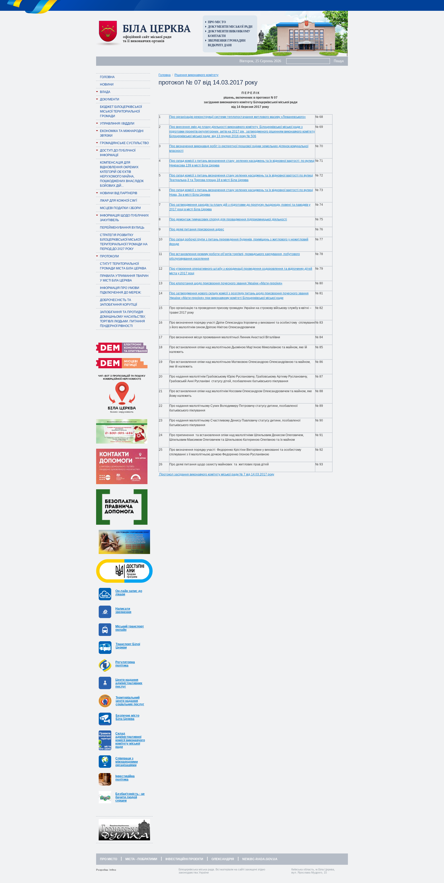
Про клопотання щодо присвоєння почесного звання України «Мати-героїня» (225, 283)
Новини (107, 84)
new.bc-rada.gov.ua (260, 859)
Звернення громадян (226, 40)
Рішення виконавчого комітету (196, 75)
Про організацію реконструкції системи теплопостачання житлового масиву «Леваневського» (237, 117)
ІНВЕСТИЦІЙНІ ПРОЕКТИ (184, 859)
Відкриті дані (220, 45)
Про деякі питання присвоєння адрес (196, 229)
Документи (109, 99)
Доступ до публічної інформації (117, 153)
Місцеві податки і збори (120, 208)
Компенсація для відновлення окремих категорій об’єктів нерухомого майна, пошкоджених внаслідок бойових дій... (122, 174)
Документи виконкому (229, 31)
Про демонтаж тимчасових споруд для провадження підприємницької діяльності (228, 219)
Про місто (217, 22)
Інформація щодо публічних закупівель (124, 218)
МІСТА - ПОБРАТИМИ (141, 859)
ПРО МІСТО (108, 859)
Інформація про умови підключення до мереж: (120, 290)
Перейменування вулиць (122, 227)
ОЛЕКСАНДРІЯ (222, 859)
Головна (107, 77)
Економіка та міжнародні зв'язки (121, 133)
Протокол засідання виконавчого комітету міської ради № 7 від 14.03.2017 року (216, 474)
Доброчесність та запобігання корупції (118, 302)
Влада (105, 92)
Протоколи (109, 256)
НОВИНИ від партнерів (118, 193)
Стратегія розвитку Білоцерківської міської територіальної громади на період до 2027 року (123, 242)
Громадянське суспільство (124, 143)
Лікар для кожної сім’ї (118, 200)
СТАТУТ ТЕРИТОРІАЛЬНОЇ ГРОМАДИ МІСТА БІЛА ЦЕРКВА (123, 266)
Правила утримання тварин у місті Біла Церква (124, 278)
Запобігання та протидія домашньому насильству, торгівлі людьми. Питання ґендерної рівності (122, 319)
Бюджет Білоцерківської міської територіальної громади (121, 111)
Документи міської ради (230, 27)
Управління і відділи (117, 123)
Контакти (217, 36)
